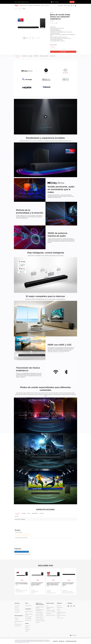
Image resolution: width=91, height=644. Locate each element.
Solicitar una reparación (50, 611)
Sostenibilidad (59, 607)
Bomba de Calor (28, 620)
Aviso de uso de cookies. (24, 642)
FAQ (47, 605)
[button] (16, 534)
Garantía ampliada (39, 614)
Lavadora (16, 619)
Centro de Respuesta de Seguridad (61, 613)
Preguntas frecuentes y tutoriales (40, 607)
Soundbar (20, 8)
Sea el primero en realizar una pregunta (21, 551)
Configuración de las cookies (71, 641)
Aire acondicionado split (28, 612)
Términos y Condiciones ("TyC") (61, 616)
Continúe (72, 1)
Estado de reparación (40, 619)
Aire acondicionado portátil (28, 615)
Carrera (58, 609)
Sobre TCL (59, 605)
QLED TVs (16, 607)
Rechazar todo (61, 641)
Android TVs (17, 612)
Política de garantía (39, 612)
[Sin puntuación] (53, 23)
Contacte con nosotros (50, 610)
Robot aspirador (18, 625)
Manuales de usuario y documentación (40, 610)
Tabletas (26, 627)
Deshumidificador (28, 616)
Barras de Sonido (28, 605)
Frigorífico (17, 618)
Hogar (16, 8)
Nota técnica (48, 613)
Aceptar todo (55, 641)
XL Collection (17, 610)
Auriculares (27, 629)
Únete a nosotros (60, 617)
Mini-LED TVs (17, 605)
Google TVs (17, 609)
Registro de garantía (39, 615)
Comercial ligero (28, 618)
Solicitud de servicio (39, 617)
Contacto (37, 622)
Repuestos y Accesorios (40, 620)
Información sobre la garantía (50, 608)
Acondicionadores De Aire (19, 622)
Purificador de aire (18, 624)
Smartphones (27, 625)
